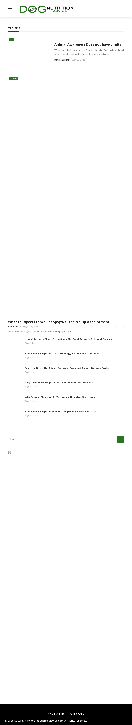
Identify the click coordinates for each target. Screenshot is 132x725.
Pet (11, 39)
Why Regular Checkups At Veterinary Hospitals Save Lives (60, 397)
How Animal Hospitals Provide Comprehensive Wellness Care (61, 411)
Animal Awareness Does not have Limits (87, 44)
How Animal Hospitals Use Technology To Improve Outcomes (62, 353)
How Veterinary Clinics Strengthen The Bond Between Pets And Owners (68, 339)
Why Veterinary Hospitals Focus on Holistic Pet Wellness (59, 382)
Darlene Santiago (62, 59)
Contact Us (56, 714)
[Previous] (10, 426)
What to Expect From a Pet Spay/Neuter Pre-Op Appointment (58, 322)
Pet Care (13, 78)
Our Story (77, 714)
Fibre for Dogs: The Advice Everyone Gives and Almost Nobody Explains (68, 368)
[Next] (16, 426)
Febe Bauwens (14, 326)
